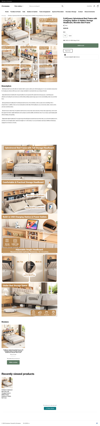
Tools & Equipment (44, 11)
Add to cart (81, 45)
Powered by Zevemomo (16, 423)
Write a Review (51, 409)
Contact (80, 11)
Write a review (13, 362)
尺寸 (64, 32)
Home (7, 11)
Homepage (4, 15)
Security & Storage (71, 11)
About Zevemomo (90, 11)
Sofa (23, 11)
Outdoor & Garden (32, 11)
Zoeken (62, 6)
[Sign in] (94, 6)
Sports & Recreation (58, 11)
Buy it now (67, 50)
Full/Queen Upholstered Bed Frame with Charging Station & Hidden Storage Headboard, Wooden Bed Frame (7, 393)
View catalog (18, 6)
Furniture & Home (15, 11)
